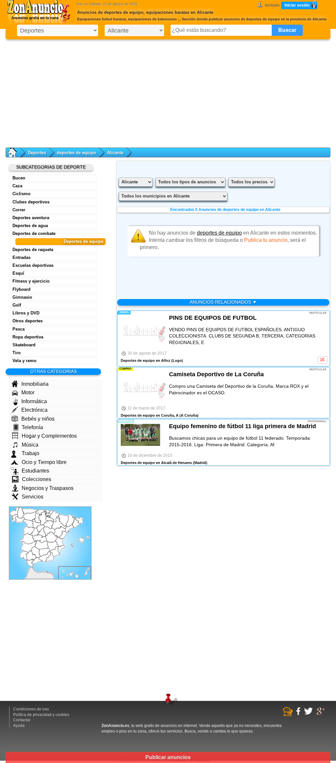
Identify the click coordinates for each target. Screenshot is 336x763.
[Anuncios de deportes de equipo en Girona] (79, 520)
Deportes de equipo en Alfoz (145, 360)
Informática (34, 401)
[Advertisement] (168, 92)
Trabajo (30, 453)
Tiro (16, 352)
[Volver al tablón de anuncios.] (15, 152)
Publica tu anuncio (265, 240)
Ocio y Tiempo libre (44, 462)
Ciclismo (21, 193)
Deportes (37, 152)
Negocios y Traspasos (48, 488)
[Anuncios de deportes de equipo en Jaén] (44, 552)
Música (30, 445)
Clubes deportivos (31, 201)
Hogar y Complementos (49, 436)
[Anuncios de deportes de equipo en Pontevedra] (14, 518)
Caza (17, 185)
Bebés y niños (37, 419)
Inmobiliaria (35, 384)
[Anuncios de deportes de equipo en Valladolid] (36, 523)
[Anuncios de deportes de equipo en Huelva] (24, 555)
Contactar (22, 720)
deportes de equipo (76, 152)
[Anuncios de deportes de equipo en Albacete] (53, 546)
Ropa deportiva (27, 337)
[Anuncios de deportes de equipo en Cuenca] (51, 537)
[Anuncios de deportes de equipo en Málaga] (37, 561)
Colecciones (36, 479)
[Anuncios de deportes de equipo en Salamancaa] (29, 530)
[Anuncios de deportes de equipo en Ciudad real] (41, 544)
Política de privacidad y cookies (41, 714)
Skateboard (23, 344)
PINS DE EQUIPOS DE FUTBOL (213, 317)
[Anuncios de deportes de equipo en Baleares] (80, 541)
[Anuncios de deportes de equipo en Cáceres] (28, 539)
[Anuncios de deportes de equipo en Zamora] (28, 523)
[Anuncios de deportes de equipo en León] (29, 516)
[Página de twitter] (309, 713)
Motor (27, 392)
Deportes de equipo (83, 241)
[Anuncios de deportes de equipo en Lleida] (70, 520)
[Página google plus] (321, 714)
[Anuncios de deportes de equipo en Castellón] (63, 535)
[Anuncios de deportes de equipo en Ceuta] (32, 567)
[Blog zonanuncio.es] (288, 715)
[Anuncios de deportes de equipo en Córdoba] (36, 552)
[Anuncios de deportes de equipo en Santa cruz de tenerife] (67, 574)
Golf (16, 305)
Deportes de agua (30, 225)
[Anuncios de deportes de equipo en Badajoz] (29, 547)
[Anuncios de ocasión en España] (40, 13)
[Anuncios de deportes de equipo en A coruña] (14, 512)
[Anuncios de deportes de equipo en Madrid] (41, 533)
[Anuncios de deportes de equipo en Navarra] (54, 516)
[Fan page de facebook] (299, 714)
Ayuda (19, 725)
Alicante (115, 152)
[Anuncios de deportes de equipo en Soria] (48, 524)
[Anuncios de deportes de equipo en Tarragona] (69, 528)
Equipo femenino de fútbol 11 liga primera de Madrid (242, 426)
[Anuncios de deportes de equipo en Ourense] (20, 520)
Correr (18, 209)
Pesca (18, 329)
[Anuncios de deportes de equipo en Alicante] (61, 549)
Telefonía (32, 427)
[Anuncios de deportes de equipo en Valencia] (59, 541)
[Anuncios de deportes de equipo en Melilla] (47, 571)
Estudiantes (35, 471)
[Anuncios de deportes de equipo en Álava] (48, 514)
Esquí (18, 273)
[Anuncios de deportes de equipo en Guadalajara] (49, 531)
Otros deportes (27, 320)
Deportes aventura (30, 217)
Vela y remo (24, 360)
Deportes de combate (33, 233)
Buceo (18, 177)
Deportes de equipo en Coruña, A (149, 415)
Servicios (32, 496)
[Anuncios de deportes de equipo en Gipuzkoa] (51, 512)
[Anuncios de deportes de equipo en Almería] (50, 557)
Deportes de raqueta (32, 249)
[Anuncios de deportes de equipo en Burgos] (43, 518)
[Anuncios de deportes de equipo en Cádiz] (30, 562)
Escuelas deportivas (32, 265)
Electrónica (34, 410)
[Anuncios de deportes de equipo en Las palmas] (82, 572)
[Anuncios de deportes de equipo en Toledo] (39, 538)
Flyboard (21, 289)
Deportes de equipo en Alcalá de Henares (156, 463)
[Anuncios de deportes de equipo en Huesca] (63, 520)
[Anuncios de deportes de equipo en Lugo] (20, 513)
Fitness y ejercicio (31, 281)
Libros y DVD (25, 313)
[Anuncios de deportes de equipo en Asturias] (30, 511)
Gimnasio (22, 297)
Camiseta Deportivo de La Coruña (216, 374)
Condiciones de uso (31, 709)
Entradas (21, 257)
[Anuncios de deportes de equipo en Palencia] (37, 518)
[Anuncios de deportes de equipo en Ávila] (35, 531)
